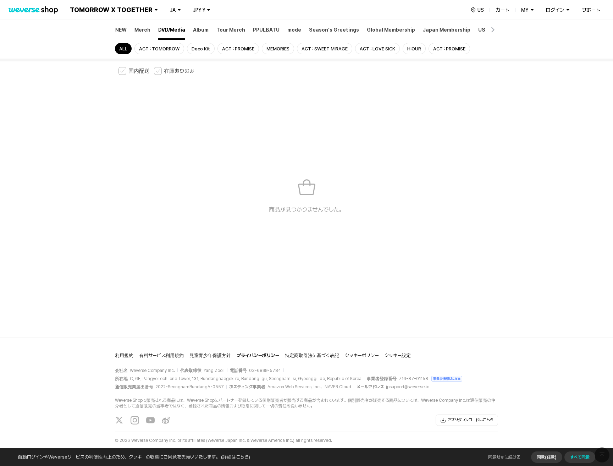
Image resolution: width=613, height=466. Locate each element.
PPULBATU (266, 30)
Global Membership (391, 30)
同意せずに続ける (504, 457)
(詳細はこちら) (235, 457)
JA (173, 10)
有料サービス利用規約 (161, 355)
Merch (142, 30)
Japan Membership (446, 30)
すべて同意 (580, 457)
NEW (121, 30)
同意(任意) (547, 457)
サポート (591, 10)
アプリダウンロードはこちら (470, 420)
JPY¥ (199, 10)
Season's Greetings (334, 30)
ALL (123, 48)
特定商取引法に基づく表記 (312, 355)
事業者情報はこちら (446, 378)
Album (201, 30)
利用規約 (124, 355)
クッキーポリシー (362, 355)
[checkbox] (134, 71)
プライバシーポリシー (258, 355)
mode (294, 30)
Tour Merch (230, 30)
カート (502, 10)
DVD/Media (171, 30)
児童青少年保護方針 (210, 355)
